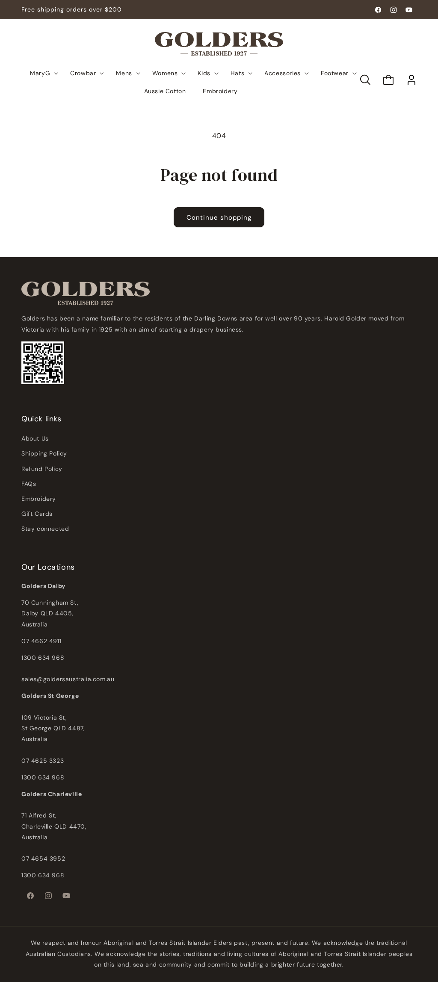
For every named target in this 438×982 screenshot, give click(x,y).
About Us (35, 438)
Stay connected (45, 528)
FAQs (28, 484)
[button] (365, 80)
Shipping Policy (44, 453)
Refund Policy (41, 469)
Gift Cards (37, 513)
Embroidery (38, 499)
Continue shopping (219, 217)
